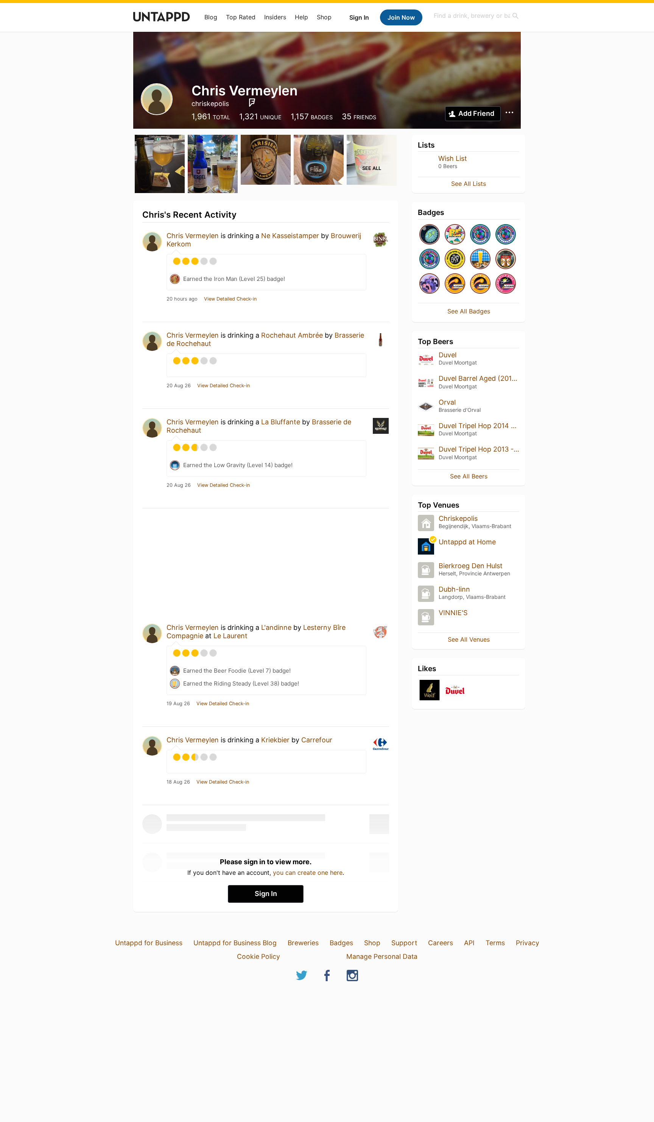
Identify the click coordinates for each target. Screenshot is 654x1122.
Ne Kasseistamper (290, 236)
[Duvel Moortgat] (455, 690)
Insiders (275, 17)
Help (301, 17)
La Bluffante (280, 422)
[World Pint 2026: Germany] (480, 235)
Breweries (303, 943)
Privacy (527, 943)
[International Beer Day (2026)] (429, 235)
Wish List (452, 158)
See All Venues (469, 639)
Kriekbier (275, 740)
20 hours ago (182, 299)
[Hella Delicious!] (480, 259)
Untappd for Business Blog (235, 943)
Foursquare (252, 102)
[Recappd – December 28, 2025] (455, 284)
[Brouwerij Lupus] (429, 690)
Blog (210, 17)
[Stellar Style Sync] (505, 284)
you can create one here (308, 872)
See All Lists (468, 183)
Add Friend (476, 113)
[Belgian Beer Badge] (455, 259)
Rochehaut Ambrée (292, 335)
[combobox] (476, 15)
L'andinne (276, 627)
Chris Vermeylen (193, 236)
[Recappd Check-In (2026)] (455, 235)
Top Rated (240, 17)
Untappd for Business (148, 943)
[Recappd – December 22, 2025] (480, 284)
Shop (324, 17)
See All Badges (468, 311)
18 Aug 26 (178, 782)
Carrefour (316, 740)
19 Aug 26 (178, 703)
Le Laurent (230, 636)
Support (404, 943)
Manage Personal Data (381, 956)
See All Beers (468, 476)
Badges (341, 943)
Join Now (401, 17)
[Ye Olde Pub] (505, 259)
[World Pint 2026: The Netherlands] (505, 235)
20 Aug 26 (179, 385)
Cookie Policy (258, 956)
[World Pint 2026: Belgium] (429, 259)
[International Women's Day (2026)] (429, 284)
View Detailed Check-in (230, 299)
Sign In (359, 17)
